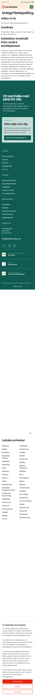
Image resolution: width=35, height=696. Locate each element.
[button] (31, 7)
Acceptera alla (17, 681)
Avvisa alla (17, 692)
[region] (17, 659)
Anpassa (17, 686)
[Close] (33, 623)
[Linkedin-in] (14, 246)
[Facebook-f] (4, 246)
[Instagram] (9, 246)
